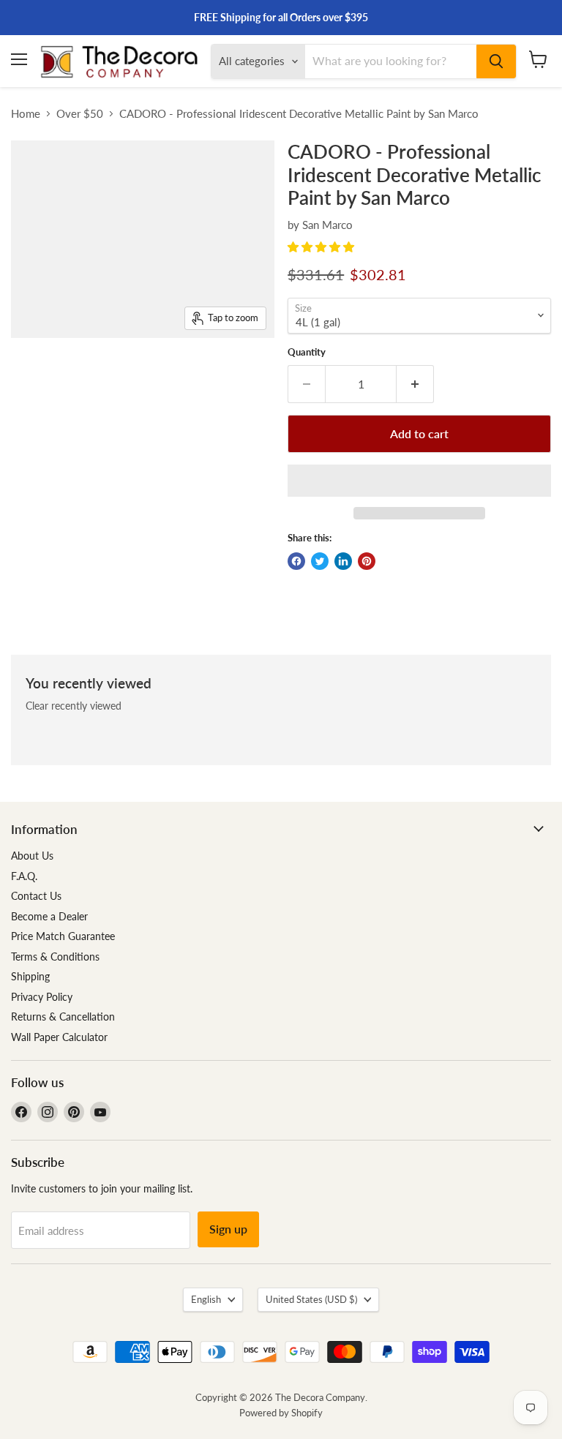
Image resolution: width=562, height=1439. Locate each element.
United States (311, 1299)
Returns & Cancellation (63, 1016)
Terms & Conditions (55, 956)
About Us (32, 855)
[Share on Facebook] (296, 561)
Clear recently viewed (73, 706)
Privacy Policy (41, 997)
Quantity (307, 352)
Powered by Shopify (281, 1413)
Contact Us (36, 896)
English (206, 1299)
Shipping (30, 976)
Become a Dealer (49, 916)
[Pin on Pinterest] (366, 561)
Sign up (228, 1229)
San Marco (327, 224)
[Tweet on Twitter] (320, 561)
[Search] (496, 61)
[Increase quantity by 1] (415, 384)
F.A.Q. (24, 876)
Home (25, 114)
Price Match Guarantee (63, 936)
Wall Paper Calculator (59, 1037)
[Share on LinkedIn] (343, 561)
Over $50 (79, 114)
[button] (322, 246)
